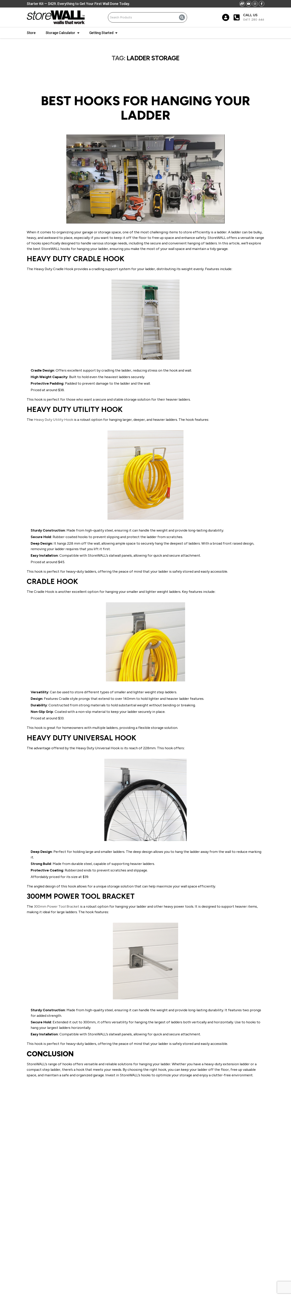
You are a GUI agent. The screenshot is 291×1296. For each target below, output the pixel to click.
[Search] (182, 17)
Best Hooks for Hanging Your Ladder (145, 108)
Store (31, 33)
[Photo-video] (242, 4)
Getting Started (101, 33)
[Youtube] (248, 4)
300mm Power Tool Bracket (56, 906)
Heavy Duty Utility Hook (53, 419)
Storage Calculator (60, 33)
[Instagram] (255, 4)
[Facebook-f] (261, 4)
